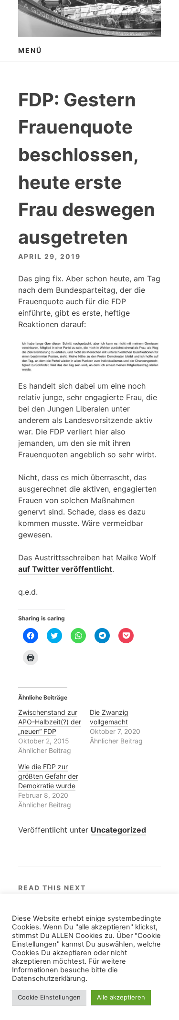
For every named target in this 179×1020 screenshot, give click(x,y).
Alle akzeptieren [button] (121, 997)
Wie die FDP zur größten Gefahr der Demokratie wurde (48, 776)
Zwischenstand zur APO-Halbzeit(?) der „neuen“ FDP (49, 721)
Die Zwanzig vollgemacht (109, 717)
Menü (30, 50)
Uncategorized (118, 830)
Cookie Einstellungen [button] (49, 997)
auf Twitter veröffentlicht (65, 569)
